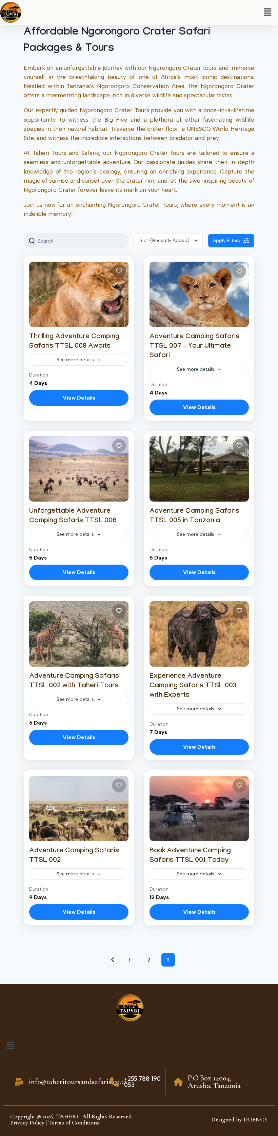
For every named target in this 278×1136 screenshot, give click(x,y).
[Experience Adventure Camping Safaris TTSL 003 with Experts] (199, 634)
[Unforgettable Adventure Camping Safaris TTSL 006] (78, 469)
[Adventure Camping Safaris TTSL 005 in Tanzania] (199, 469)
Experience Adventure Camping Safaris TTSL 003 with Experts (193, 686)
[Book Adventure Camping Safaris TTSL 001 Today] (199, 808)
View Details (79, 397)
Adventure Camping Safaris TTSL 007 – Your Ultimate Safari (194, 346)
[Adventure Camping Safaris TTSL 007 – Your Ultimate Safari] (199, 294)
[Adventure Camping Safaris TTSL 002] (78, 808)
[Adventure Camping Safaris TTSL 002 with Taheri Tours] (78, 634)
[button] (268, 12)
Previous (112, 960)
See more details (75, 360)
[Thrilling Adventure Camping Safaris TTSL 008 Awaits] (78, 294)
